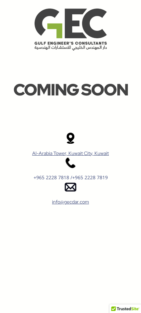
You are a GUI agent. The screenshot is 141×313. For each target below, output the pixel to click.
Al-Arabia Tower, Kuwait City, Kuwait (70, 153)
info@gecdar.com (70, 202)
